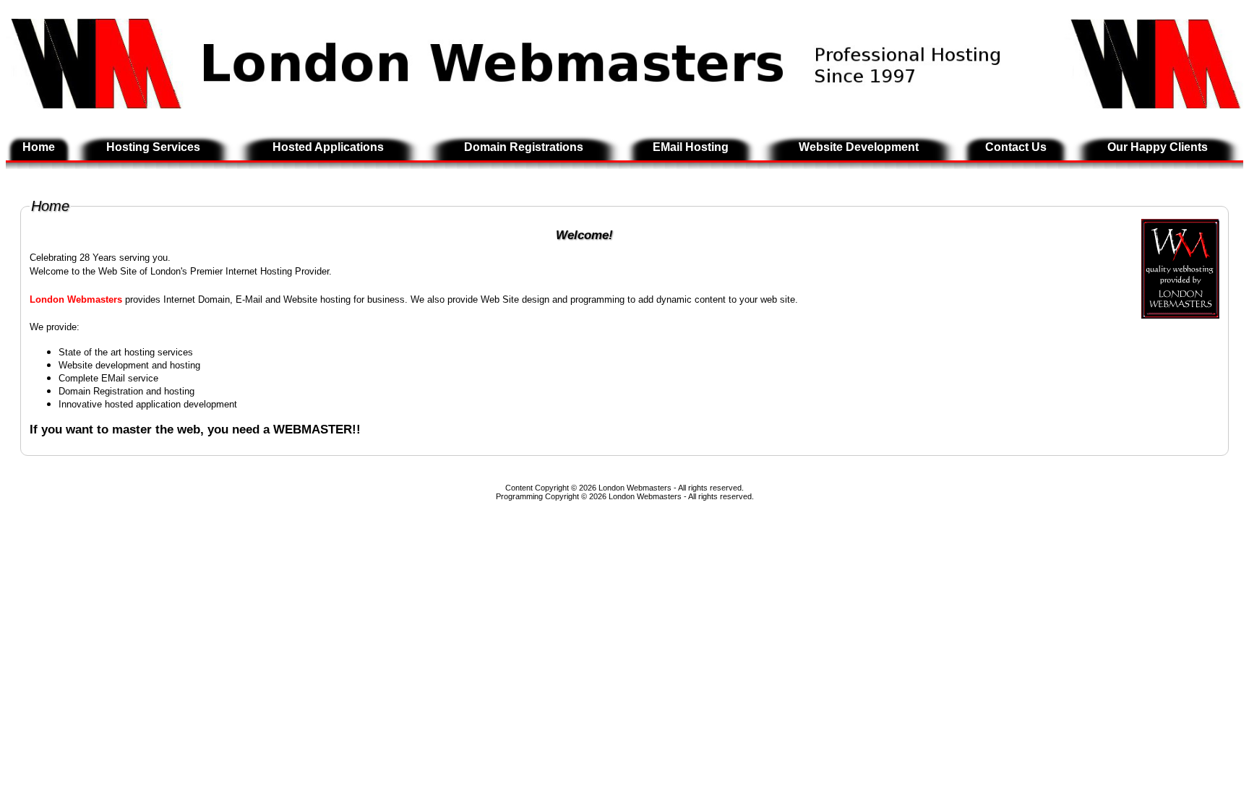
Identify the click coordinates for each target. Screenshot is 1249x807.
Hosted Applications (328, 147)
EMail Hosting (691, 147)
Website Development (859, 147)
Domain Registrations (523, 147)
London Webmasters (645, 496)
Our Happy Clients (1157, 147)
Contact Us (1016, 147)
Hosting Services (153, 147)
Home (38, 147)
